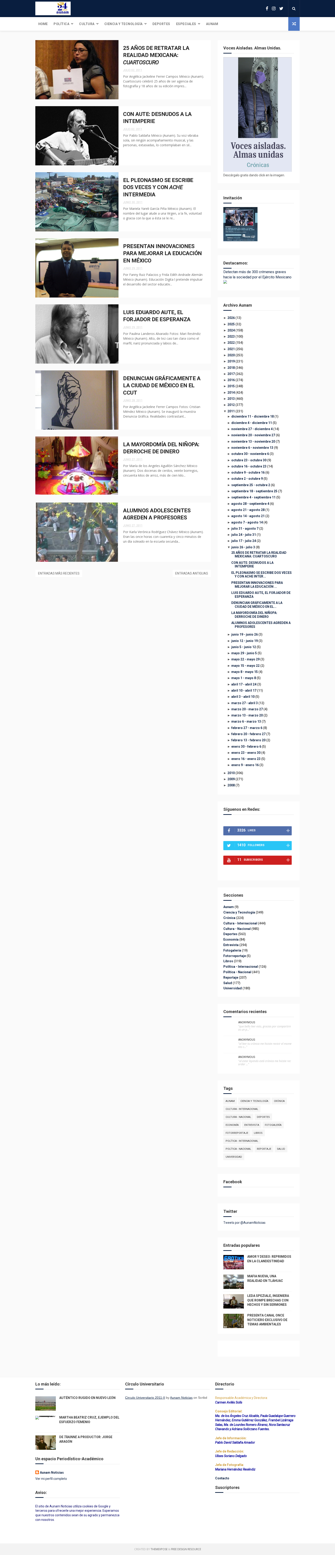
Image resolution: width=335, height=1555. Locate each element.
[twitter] (281, 8)
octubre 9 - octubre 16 (248, 472)
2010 (231, 773)
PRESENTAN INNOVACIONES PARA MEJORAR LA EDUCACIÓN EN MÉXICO (162, 253)
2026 (231, 318)
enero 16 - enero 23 (245, 759)
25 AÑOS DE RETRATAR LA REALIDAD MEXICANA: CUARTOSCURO (258, 554)
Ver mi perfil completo (51, 1479)
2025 (231, 324)
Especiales (186, 24)
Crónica (229, 918)
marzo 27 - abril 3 (244, 703)
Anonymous (246, 1022)
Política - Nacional (237, 972)
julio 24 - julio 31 (243, 534)
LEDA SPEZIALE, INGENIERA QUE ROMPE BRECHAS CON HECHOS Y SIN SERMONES (268, 1300)
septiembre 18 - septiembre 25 (254, 491)
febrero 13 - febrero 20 (248, 740)
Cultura (87, 24)
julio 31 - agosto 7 (244, 528)
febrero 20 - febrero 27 (248, 734)
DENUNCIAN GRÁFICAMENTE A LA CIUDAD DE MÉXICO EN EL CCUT (161, 385)
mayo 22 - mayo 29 (245, 659)
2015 (231, 386)
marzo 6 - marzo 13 (246, 721)
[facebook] (267, 8)
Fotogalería (232, 950)
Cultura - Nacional (237, 929)
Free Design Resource (186, 1549)
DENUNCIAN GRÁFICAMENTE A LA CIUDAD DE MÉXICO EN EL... (256, 604)
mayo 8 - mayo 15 (244, 672)
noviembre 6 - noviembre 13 (252, 447)
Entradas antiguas (191, 573)
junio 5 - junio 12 (243, 647)
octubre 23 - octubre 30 (248, 460)
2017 (231, 374)
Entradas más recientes (59, 573)
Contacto (222, 1478)
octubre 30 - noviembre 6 (250, 454)
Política (61, 24)
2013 (231, 398)
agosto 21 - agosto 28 (248, 510)
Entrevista (231, 945)
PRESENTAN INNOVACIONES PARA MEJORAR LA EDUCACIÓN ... (257, 584)
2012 (231, 405)
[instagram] (273, 8)
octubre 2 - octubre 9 (247, 478)
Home (43, 24)
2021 (231, 349)
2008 (231, 785)
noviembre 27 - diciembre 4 (252, 429)
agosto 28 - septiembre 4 (250, 504)
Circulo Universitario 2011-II (145, 1397)
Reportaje (231, 977)
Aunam (212, 24)
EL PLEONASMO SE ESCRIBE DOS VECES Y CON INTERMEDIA (158, 187)
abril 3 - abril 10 (243, 696)
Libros (228, 961)
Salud (228, 983)
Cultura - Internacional (240, 923)
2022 (231, 342)
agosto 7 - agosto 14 (247, 522)
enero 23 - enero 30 (245, 752)
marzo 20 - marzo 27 (247, 709)
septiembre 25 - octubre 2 (250, 485)
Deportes (161, 24)
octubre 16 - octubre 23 (248, 466)
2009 (231, 779)
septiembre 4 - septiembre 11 (253, 497)
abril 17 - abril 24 (243, 684)
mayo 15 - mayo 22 (245, 665)
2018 (231, 368)
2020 (231, 355)
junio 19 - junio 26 (244, 634)
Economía (231, 939)
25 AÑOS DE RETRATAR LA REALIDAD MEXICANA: (156, 55)
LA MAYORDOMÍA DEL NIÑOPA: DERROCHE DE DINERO (254, 614)
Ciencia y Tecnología (123, 24)
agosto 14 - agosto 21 (248, 516)
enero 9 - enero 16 (245, 765)
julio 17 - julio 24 (243, 541)
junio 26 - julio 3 (243, 547)
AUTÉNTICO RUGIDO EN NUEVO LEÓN (87, 1398)
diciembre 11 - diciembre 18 (252, 416)
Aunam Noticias (52, 1472)
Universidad (232, 988)
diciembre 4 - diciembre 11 (251, 423)
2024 (231, 330)
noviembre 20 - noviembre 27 (253, 435)
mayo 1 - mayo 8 (243, 678)
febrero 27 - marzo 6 (246, 728)
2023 (231, 336)
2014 (231, 392)
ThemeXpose (159, 1549)
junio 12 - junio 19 (244, 641)
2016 (231, 380)
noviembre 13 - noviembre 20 (253, 441)
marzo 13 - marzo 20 (247, 715)
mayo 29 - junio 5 (244, 653)
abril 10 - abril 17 (243, 690)
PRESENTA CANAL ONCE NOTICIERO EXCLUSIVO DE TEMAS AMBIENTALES (267, 1320)
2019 (231, 361)
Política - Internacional (241, 966)
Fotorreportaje (235, 956)
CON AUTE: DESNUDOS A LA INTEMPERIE (252, 564)
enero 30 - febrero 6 (246, 746)
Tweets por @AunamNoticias (244, 1222)
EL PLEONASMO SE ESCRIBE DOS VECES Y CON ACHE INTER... (261, 574)
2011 (231, 411)
